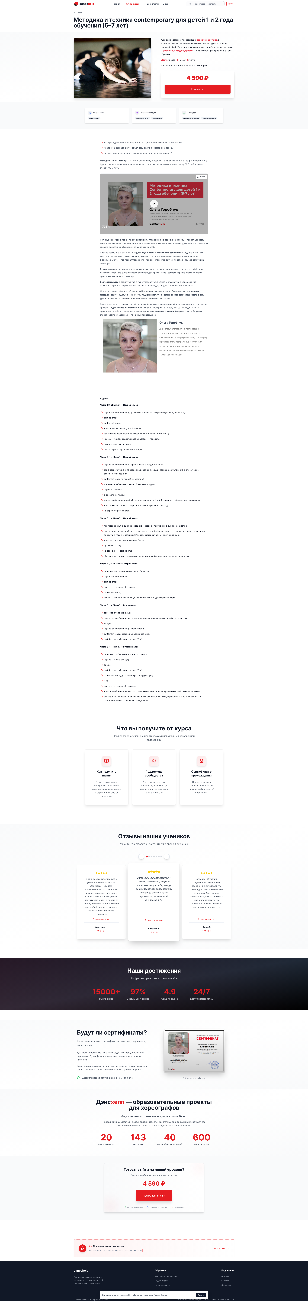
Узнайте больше (160, 1295)
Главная (116, 4)
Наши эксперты (151, 4)
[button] (154, 1248)
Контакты (225, 1281)
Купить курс (197, 89)
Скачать (203, 177)
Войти (230, 4)
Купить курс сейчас (154, 1195)
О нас (165, 4)
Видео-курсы (161, 1281)
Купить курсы (132, 4)
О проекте (226, 1285)
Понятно (201, 1295)
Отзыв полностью (101, 919)
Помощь (225, 1276)
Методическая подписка (167, 1276)
